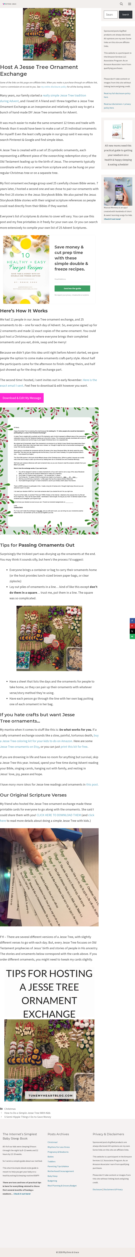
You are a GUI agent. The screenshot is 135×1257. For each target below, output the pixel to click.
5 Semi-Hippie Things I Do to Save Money (27, 1117)
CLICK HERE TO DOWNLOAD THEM (59, 815)
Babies (51, 1156)
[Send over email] (132, 636)
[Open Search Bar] (121, 4)
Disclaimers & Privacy (113, 1189)
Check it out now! (112, 219)
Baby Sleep (52, 1176)
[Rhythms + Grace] (9, 4)
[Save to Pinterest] (132, 626)
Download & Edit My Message (22, 398)
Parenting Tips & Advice (58, 1166)
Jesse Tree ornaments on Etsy (19, 747)
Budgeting (52, 1180)
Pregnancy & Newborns (58, 1152)
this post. (92, 784)
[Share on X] (132, 631)
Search (125, 14)
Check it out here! (22, 1193)
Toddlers (52, 1161)
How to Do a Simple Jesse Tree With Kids (27, 1113)
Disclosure (97, 1189)
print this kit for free (74, 747)
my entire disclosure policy (54, 86)
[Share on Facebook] (132, 620)
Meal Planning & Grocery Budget (62, 1185)
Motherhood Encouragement (61, 1171)
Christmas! (52, 1142)
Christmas (10, 1109)
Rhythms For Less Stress (59, 1147)
